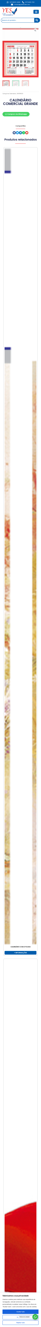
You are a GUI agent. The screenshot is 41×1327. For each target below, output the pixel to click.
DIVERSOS (20, 93)
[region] (20, 1309)
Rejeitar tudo (20, 1322)
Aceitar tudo (21, 1312)
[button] (35, 30)
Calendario (12, 93)
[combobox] (17, 20)
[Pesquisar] (37, 20)
